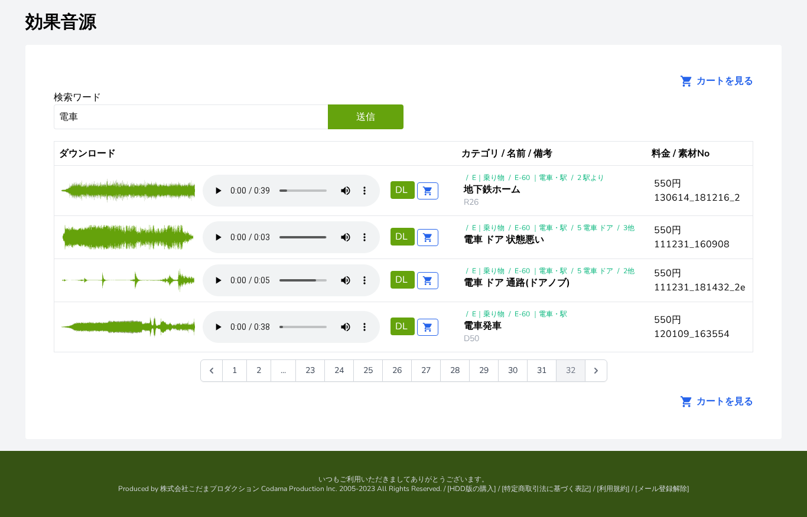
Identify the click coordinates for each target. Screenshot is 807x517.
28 (455, 370)
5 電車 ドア (595, 228)
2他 (628, 271)
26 (397, 370)
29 (484, 370)
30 (513, 370)
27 (426, 370)
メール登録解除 (662, 488)
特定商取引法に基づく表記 (546, 488)
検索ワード (77, 97)
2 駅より (590, 177)
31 (541, 370)
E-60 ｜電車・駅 (541, 177)
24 (339, 370)
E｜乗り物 (488, 177)
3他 (628, 228)
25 (368, 370)
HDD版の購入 (472, 488)
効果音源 (60, 22)
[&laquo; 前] (211, 370)
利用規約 (613, 488)
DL (402, 190)
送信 (365, 116)
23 (310, 370)
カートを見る (723, 80)
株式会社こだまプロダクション (209, 488)
